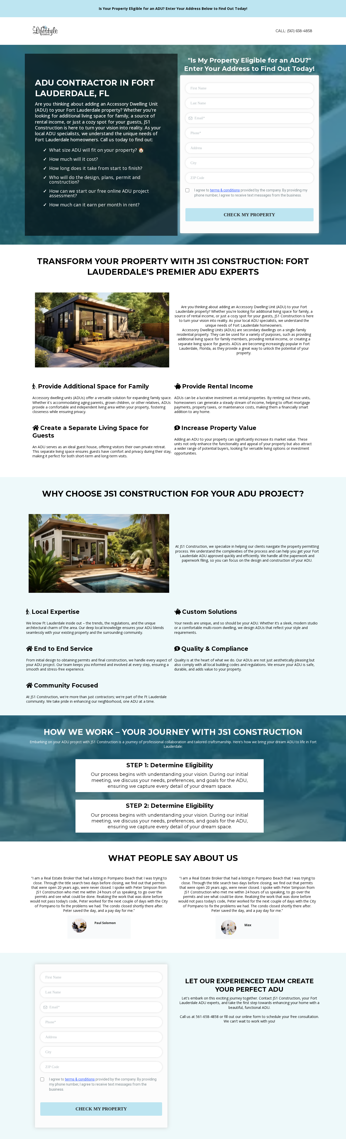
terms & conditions (225, 190)
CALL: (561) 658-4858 (294, 31)
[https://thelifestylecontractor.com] (45, 31)
